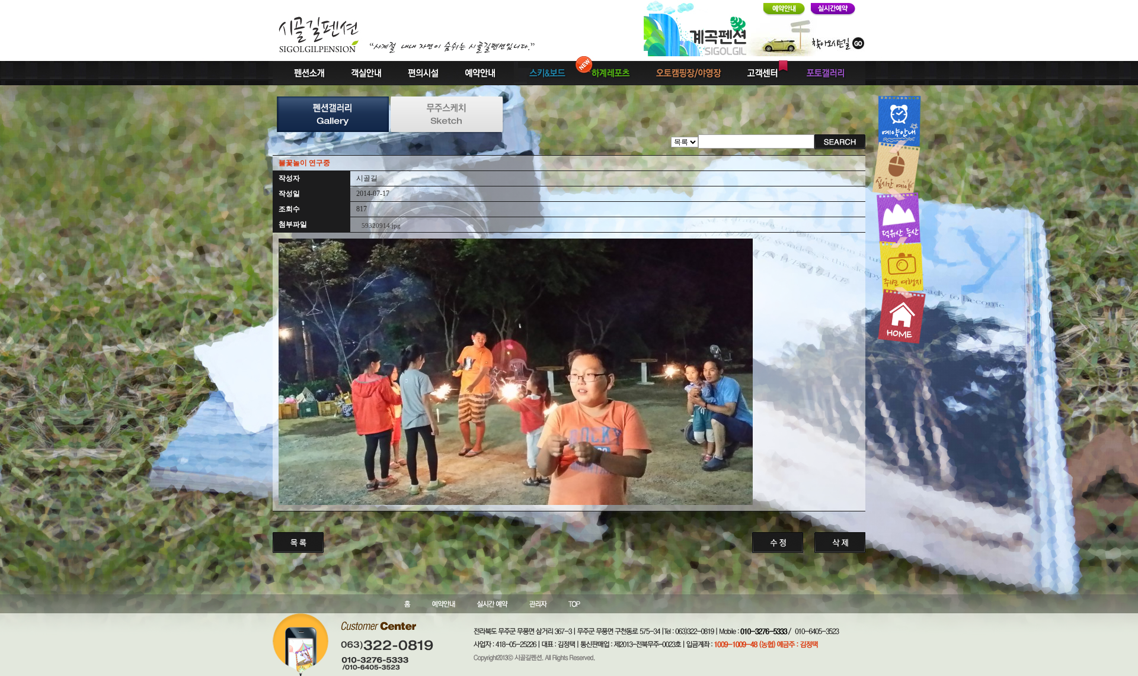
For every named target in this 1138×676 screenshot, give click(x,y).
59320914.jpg (381, 225)
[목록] (684, 141)
